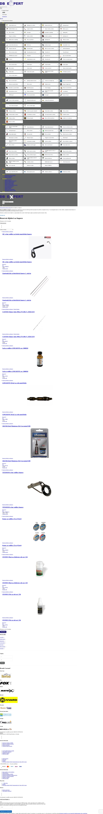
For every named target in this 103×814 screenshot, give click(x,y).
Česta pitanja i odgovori (6, 751)
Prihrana (3, 108)
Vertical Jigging (16, 309)
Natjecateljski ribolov (7, 207)
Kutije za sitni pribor (8, 176)
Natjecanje (4, 124)
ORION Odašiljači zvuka (9, 181)
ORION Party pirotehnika (10, 189)
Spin (3, 22)
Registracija (4, 16)
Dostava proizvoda (5, 745)
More (3, 77)
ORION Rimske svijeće (9, 184)
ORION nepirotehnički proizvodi (11, 185)
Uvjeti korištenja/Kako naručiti (8, 750)
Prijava (3, 12)
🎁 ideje (4, 169)
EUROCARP (2, 639)
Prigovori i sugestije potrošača (8, 743)
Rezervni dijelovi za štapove (7, 231)
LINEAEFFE (2, 642)
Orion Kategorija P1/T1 (9, 186)
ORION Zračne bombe (9, 182)
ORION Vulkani (8, 188)
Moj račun (4, 759)
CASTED (1, 637)
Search (3, 200)
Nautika (3, 97)
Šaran (3, 42)
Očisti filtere (3, 631)
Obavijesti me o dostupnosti (6, 811)
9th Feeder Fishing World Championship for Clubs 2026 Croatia (14, 761)
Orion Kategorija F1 (8, 187)
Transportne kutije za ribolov (10, 175)
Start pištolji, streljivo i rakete (10, 190)
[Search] (1, 8)
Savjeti (3, 191)
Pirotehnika (4, 178)
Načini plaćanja (5, 758)
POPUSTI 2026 (5, 754)
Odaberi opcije (5, 268)
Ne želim (75, 813)
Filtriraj (2, 662)
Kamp (3, 147)
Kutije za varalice (8, 177)
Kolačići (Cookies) (5, 752)
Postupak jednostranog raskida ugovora (9, 775)
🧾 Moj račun (5, 783)
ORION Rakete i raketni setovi (10, 180)
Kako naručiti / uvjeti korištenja (8, 772)
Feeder (3, 61)
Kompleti (4, 102)
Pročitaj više (2, 215)
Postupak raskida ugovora (7, 746)
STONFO (1, 648)
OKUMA (1, 644)
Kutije (3, 174)
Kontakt (3, 760)
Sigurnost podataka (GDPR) (7, 742)
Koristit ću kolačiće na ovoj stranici (66, 813)
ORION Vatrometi (8, 179)
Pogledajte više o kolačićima (82, 813)
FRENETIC (2, 641)
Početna (1, 207)
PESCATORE (2, 646)
